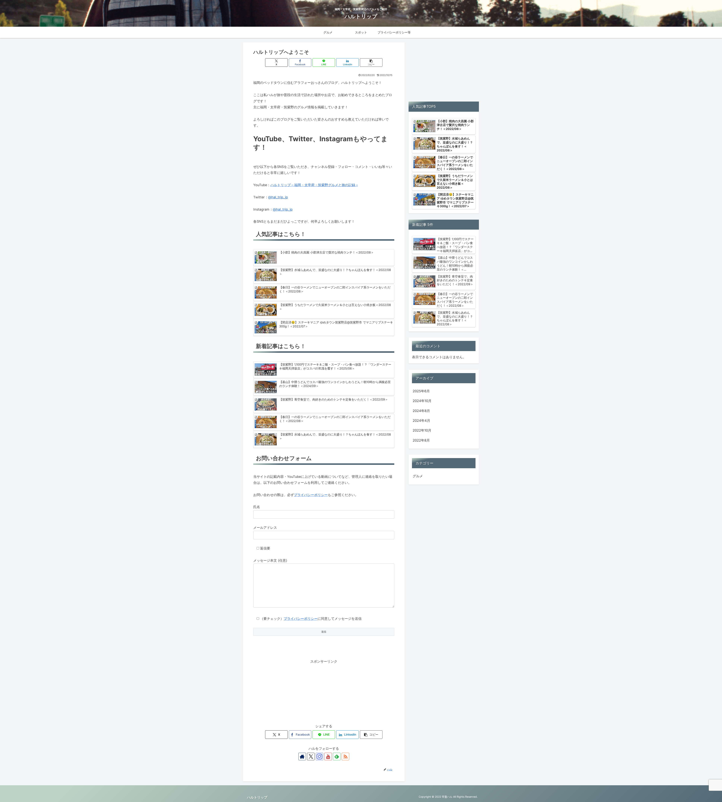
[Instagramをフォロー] (319, 756)
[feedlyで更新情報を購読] (337, 756)
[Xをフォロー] (311, 756)
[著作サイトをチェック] (302, 756)
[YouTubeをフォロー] (328, 756)
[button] (371, 62)
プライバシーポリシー (311, 495)
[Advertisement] (323, 691)
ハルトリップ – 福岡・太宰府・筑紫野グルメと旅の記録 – (314, 185)
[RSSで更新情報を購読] (345, 756)
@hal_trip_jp (278, 197)
